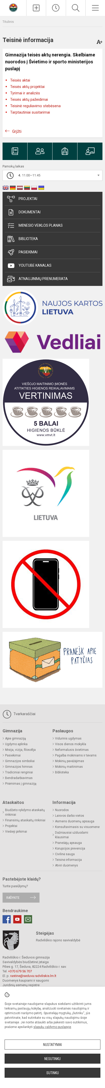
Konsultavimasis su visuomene (77, 827)
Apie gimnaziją (15, 738)
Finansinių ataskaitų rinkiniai (25, 820)
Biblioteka (28, 239)
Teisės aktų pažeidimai (29, 99)
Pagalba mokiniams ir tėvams (76, 755)
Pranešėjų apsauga (68, 843)
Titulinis (8, 22)
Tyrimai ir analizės (25, 93)
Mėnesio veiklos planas (41, 225)
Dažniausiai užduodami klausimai (71, 835)
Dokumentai (30, 212)
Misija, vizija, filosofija (20, 750)
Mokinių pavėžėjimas (69, 761)
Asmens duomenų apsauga (74, 821)
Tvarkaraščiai (23, 714)
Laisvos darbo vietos (69, 815)
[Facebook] (7, 919)
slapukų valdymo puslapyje (52, 1027)
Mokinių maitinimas (69, 766)
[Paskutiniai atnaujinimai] (55, 8)
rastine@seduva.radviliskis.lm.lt (33, 976)
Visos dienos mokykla (70, 744)
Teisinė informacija (68, 860)
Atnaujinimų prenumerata (43, 279)
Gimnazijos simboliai (20, 761)
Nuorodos (62, 810)
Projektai (28, 199)
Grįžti (16, 131)
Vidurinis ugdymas (68, 738)
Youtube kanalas (35, 265)
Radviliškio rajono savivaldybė (58, 940)
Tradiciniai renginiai (19, 772)
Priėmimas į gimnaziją (20, 783)
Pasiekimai (28, 252)
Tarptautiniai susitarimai (30, 112)
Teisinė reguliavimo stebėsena (35, 106)
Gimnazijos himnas (19, 766)
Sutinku (52, 1073)
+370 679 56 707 (20, 971)
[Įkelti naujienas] (36, 8)
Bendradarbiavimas (19, 778)
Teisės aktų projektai (27, 86)
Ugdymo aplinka (16, 744)
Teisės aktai (20, 80)
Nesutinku (52, 1059)
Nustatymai (52, 1045)
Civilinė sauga (65, 854)
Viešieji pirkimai (16, 831)
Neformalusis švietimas (72, 750)
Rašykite (12, 898)
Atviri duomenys (66, 865)
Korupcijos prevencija (70, 848)
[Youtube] (17, 919)
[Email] (28, 919)
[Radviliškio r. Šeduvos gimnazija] (13, 7)
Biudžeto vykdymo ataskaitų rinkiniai (25, 812)
